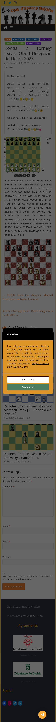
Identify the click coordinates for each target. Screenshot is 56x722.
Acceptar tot (28, 387)
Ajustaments (28, 379)
